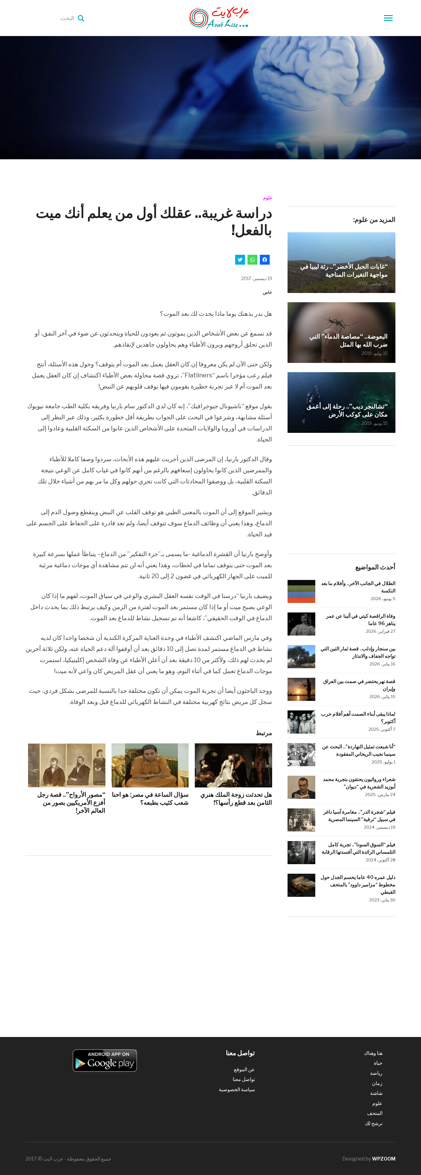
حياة (378, 1063)
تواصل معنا (244, 1079)
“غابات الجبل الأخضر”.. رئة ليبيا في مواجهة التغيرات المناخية (344, 270)
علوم (267, 197)
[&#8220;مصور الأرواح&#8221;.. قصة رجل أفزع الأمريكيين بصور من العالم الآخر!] (66, 765)
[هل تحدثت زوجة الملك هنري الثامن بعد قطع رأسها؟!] (233, 765)
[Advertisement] (149, 911)
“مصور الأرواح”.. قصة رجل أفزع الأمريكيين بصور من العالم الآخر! (71, 802)
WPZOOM (383, 1159)
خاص (267, 292)
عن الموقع (244, 1069)
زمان (377, 1083)
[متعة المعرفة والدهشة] (234, 17)
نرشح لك (373, 1123)
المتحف (374, 1113)
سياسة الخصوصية (237, 1089)
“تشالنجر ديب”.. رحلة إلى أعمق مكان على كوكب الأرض (347, 410)
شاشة (376, 1093)
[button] (104, 1060)
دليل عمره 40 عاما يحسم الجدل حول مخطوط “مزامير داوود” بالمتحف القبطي (358, 884)
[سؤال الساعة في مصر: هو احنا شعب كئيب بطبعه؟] (150, 765)
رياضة (376, 1073)
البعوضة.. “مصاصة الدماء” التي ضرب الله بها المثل (348, 340)
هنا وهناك (373, 1053)
